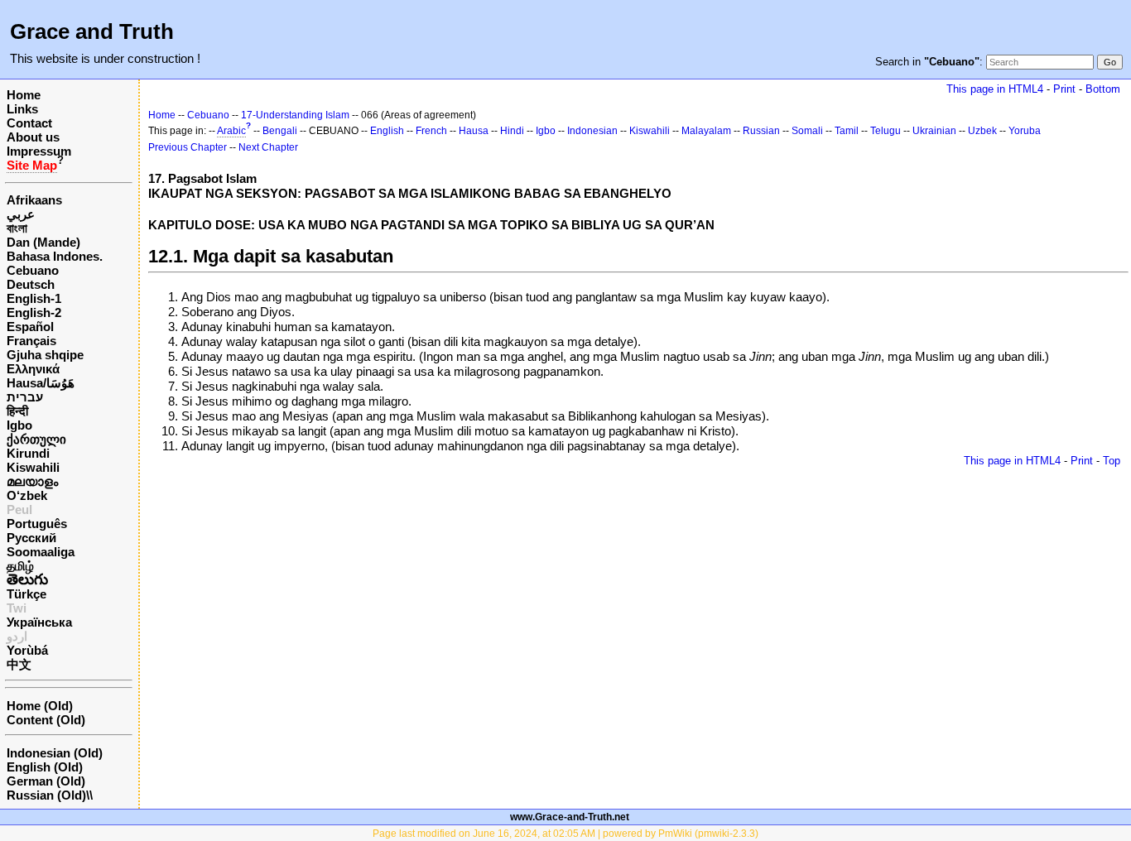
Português (37, 524)
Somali (807, 131)
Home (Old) (40, 706)
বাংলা (17, 228)
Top (1111, 460)
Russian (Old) (46, 795)
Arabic (231, 131)
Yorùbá (27, 650)
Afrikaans (34, 200)
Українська (39, 622)
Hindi (512, 131)
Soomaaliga (41, 552)
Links (22, 109)
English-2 (34, 312)
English (387, 131)
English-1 (34, 298)
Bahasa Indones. (55, 256)
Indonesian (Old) (55, 753)
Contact (29, 123)
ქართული (36, 439)
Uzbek (982, 131)
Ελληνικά (33, 369)
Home (24, 95)
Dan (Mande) (43, 242)
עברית (25, 397)
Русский (31, 538)
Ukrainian (934, 131)
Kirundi (28, 453)
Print (1064, 89)
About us (33, 137)
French (431, 131)
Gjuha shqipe (45, 355)
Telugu (885, 131)
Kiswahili (33, 467)
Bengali (279, 131)
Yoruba (1024, 131)
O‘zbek (27, 495)
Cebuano (33, 270)
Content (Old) (46, 720)
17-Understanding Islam (295, 115)
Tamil (847, 131)
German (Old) (46, 781)
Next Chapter (268, 147)
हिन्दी (17, 411)
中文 (19, 664)
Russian (761, 131)
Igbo (19, 425)
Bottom (1102, 89)
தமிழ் (20, 566)
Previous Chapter (187, 147)
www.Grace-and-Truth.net (569, 817)
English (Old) (45, 767)
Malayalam (706, 131)
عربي (21, 214)
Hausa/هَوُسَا (41, 383)
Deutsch (31, 284)
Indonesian (592, 131)
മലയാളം (32, 481)
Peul (19, 509)
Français (31, 341)
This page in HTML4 (994, 89)
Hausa (473, 131)
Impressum (39, 151)
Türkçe (26, 594)
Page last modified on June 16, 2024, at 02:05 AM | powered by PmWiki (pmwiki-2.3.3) (565, 833)
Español (30, 327)
